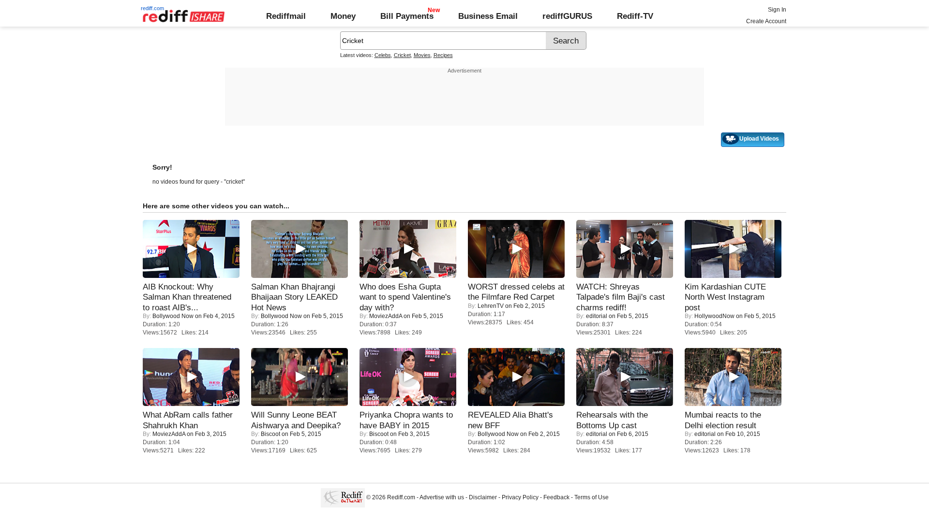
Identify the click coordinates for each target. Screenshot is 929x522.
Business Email (488, 16)
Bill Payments (407, 16)
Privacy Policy (520, 497)
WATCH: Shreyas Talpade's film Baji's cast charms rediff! (620, 297)
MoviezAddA (385, 316)
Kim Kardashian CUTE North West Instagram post (725, 297)
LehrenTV (491, 306)
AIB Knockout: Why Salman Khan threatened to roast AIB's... (187, 297)
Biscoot (270, 434)
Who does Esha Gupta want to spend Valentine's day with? (405, 297)
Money (343, 16)
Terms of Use (591, 497)
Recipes (443, 55)
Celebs (383, 55)
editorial (596, 316)
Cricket (402, 55)
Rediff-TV (635, 16)
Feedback (556, 497)
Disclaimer (483, 497)
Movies (422, 55)
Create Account (766, 21)
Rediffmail (286, 16)
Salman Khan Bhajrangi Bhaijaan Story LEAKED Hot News (294, 297)
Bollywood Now (173, 316)
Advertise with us (442, 497)
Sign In (777, 9)
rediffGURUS (567, 16)
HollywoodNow (714, 316)
